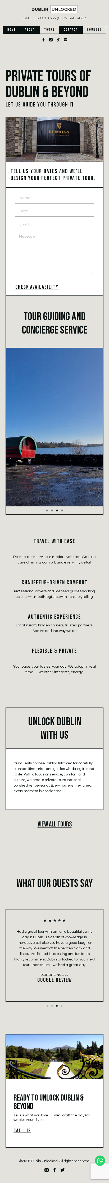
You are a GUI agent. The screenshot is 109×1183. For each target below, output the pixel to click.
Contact (71, 30)
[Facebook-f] (43, 39)
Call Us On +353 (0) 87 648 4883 (54, 18)
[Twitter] (62, 1170)
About (30, 30)
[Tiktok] (58, 39)
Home (11, 30)
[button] (47, 510)
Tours (49, 30)
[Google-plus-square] (65, 39)
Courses (94, 30)
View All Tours (55, 824)
